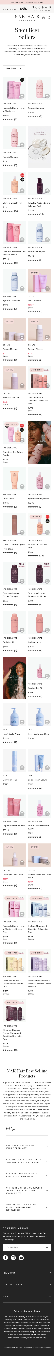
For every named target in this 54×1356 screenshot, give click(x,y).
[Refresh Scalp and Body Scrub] (39, 855)
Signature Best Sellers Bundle (13, 453)
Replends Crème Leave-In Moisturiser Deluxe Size (14, 929)
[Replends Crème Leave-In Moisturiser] (14, 88)
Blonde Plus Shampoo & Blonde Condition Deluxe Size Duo (39, 983)
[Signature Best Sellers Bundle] (14, 432)
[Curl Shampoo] (39, 622)
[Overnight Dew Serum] (14, 855)
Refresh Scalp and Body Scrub (39, 876)
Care (48, 1116)
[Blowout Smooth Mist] (14, 183)
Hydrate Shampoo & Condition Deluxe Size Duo (38, 929)
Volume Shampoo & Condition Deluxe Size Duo (13, 983)
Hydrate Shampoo (36, 251)
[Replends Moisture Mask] (14, 806)
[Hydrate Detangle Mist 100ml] (39, 806)
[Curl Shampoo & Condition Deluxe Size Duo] (39, 378)
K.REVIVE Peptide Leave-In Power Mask (39, 204)
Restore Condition (11, 397)
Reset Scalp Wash (11, 734)
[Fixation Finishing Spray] (14, 524)
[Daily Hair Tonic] (14, 760)
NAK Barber (29, 1119)
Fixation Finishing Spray (14, 544)
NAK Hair (15, 1347)
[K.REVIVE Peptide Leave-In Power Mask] (39, 183)
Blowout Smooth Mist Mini (37, 546)
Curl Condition (9, 642)
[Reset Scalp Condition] (39, 714)
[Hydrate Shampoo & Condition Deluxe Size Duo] (39, 906)
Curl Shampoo (34, 642)
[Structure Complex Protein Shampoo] (14, 573)
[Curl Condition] (14, 622)
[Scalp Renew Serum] (39, 760)
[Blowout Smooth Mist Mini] (39, 524)
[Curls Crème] (14, 478)
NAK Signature (24, 1116)
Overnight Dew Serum (13, 874)
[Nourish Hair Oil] (39, 668)
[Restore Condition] (14, 378)
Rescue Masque (10, 349)
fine (38, 1100)
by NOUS (47, 1347)
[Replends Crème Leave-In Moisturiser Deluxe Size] (14, 906)
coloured (25, 1100)
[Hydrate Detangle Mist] (39, 478)
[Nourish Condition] (14, 137)
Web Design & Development (33, 1347)
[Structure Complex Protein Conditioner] (39, 573)
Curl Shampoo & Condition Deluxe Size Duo (38, 400)
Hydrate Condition (11, 300)
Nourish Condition (11, 157)
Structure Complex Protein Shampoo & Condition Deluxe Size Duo (13, 1034)
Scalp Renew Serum (37, 779)
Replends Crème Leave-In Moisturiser (14, 109)
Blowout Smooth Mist (12, 203)
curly (34, 1100)
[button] (43, 18)
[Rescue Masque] (14, 329)
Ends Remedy (34, 300)
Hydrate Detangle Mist (38, 498)
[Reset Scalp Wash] (14, 714)
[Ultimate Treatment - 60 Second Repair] (14, 232)
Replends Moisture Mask (14, 825)
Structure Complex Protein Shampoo (11, 595)
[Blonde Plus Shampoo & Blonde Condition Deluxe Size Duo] (39, 961)
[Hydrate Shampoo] (39, 232)
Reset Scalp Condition (38, 734)
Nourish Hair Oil (35, 688)
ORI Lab (41, 1116)
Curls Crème (8, 498)
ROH (34, 1116)
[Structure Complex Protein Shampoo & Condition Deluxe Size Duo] (14, 1010)
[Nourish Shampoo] (39, 88)
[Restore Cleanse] (39, 329)
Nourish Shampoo (36, 108)
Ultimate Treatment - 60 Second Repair (14, 253)
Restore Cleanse (35, 349)
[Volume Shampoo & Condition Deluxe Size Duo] (14, 961)
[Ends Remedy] (39, 281)
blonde (13, 1100)
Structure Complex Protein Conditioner (37, 595)
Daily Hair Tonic (10, 779)
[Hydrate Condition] (14, 281)
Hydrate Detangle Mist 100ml (38, 827)
